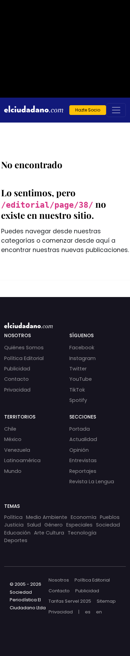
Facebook (81, 347)
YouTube (80, 379)
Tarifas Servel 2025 (70, 601)
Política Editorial (24, 358)
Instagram (82, 358)
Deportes (15, 540)
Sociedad (108, 524)
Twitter (78, 368)
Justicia (14, 524)
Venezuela (17, 450)
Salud (34, 524)
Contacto (16, 379)
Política (13, 517)
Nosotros (59, 580)
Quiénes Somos (24, 347)
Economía (83, 517)
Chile (10, 428)
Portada (79, 428)
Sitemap (106, 601)
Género (53, 524)
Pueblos (110, 517)
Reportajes (82, 471)
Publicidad (17, 368)
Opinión (79, 450)
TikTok (77, 389)
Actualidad (83, 439)
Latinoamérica (22, 460)
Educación (17, 532)
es (87, 612)
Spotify (78, 400)
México (12, 439)
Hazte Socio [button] (87, 110)
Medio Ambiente (46, 517)
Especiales (79, 524)
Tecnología (82, 532)
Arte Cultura (49, 532)
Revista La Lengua (91, 481)
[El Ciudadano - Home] (33, 110)
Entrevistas (83, 460)
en (99, 612)
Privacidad (17, 389)
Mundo (12, 471)
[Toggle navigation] (116, 110)
